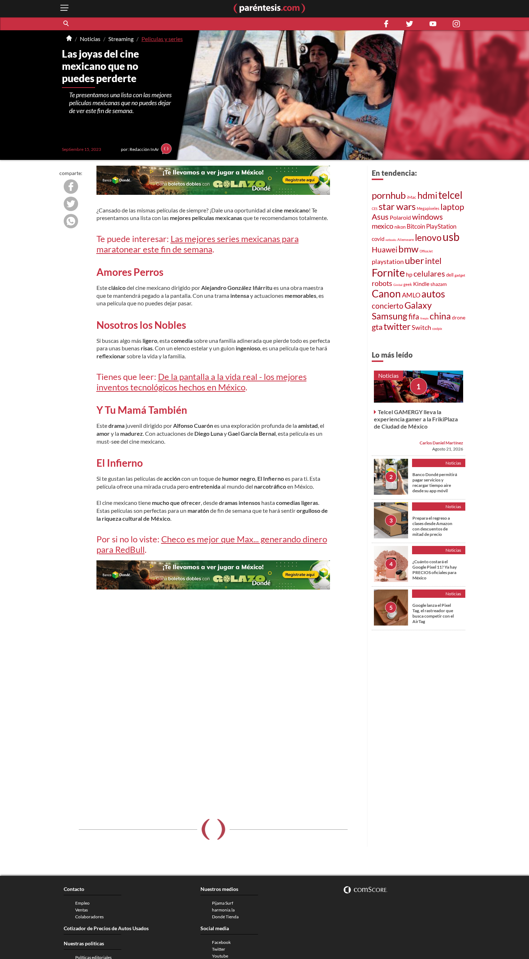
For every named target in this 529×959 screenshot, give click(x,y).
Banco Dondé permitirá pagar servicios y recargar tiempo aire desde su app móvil (434, 482)
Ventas (81, 910)
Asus (380, 216)
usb (451, 236)
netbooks (390, 240)
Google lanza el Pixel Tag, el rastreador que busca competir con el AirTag (433, 613)
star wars (397, 206)
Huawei (384, 249)
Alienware (405, 239)
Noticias (90, 38)
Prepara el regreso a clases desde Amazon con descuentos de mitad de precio (432, 526)
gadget (460, 275)
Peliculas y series (162, 38)
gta (377, 327)
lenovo (428, 237)
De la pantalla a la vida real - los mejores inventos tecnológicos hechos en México (201, 381)
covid (378, 239)
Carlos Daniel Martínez (441, 442)
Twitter (218, 949)
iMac (411, 197)
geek (407, 284)
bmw (408, 249)
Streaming (121, 38)
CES (374, 209)
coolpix (437, 329)
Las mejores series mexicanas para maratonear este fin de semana (197, 243)
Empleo (82, 903)
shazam (438, 284)
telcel (450, 195)
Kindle (421, 284)
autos (433, 294)
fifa (413, 316)
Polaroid (400, 217)
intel (433, 261)
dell (449, 275)
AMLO (411, 295)
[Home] (69, 38)
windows (427, 216)
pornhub (389, 195)
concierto (387, 305)
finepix (424, 318)
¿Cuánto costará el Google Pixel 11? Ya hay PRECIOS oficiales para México (434, 570)
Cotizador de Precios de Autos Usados (106, 928)
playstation (388, 261)
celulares (429, 273)
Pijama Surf (222, 903)
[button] (66, 23)
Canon (386, 293)
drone (458, 317)
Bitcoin (416, 226)
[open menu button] (64, 8)
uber (414, 260)
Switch (421, 327)
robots (382, 283)
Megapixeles (428, 208)
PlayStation (441, 226)
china (440, 316)
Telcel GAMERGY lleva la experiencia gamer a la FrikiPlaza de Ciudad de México (416, 419)
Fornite (388, 272)
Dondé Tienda (225, 916)
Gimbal (397, 285)
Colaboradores (89, 916)
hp (409, 274)
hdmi (427, 195)
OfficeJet (426, 251)
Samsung (389, 315)
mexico (382, 225)
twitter (397, 326)
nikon (400, 227)
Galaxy (418, 305)
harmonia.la (223, 910)
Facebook (221, 942)
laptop (452, 207)
